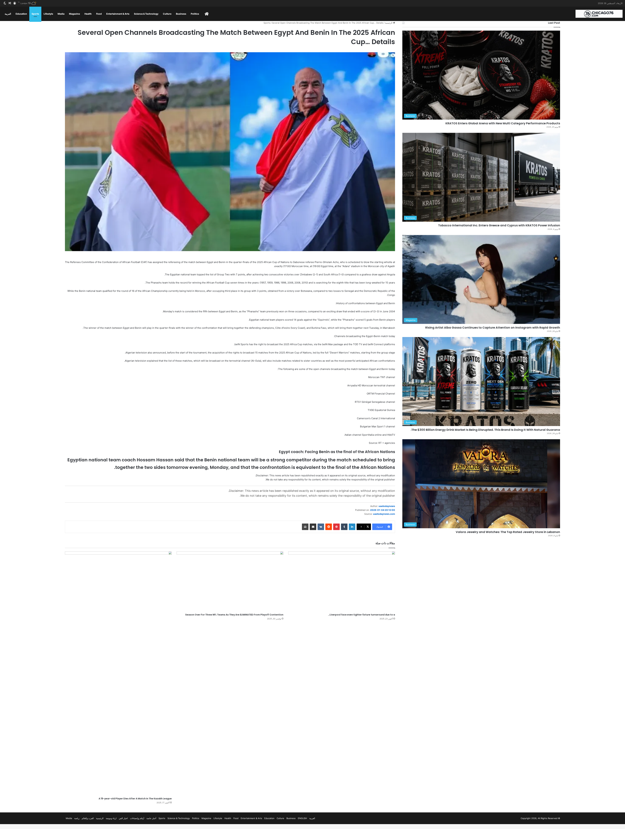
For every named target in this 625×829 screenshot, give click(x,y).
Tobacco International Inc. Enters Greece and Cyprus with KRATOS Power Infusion (499, 225)
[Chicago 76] (599, 14)
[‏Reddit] (328, 527)
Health (88, 13)
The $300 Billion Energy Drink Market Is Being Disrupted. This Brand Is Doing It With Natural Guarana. (485, 430)
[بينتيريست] (336, 527)
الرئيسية (389, 22)
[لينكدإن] (352, 527)
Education (21, 13)
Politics (195, 13)
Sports (35, 13)
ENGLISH (302, 818)
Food (99, 13)
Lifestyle (48, 13)
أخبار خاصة (151, 818)
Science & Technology (146, 13)
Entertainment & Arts (117, 13)
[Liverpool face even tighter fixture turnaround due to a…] (341, 581)
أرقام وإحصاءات (137, 818)
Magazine (74, 13)
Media (61, 13)
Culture (167, 13)
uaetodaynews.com (384, 513)
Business (181, 13)
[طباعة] (305, 527)
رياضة (76, 818)
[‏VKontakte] (321, 527)
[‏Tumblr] (344, 527)
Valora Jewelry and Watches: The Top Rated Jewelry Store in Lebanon (508, 532)
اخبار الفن (123, 818)
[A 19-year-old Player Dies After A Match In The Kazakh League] (118, 673)
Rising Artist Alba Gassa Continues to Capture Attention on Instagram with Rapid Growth (492, 327)
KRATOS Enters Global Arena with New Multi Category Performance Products (502, 123)
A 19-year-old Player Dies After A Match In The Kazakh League (135, 798)
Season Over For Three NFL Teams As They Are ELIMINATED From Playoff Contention (234, 614)
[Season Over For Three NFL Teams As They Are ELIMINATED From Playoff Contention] (230, 581)
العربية (8, 13)
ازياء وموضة (111, 818)
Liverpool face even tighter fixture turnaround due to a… (361, 614)
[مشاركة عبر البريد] (313, 527)
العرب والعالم (88, 818)
